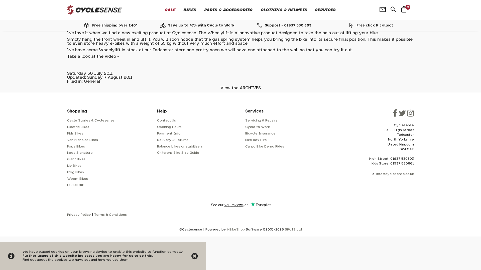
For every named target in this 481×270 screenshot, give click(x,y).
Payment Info (169, 133)
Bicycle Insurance (260, 133)
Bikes (189, 10)
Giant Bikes (76, 159)
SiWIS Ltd (293, 229)
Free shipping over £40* (114, 25)
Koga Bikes (76, 146)
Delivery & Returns (172, 140)
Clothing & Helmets (284, 10)
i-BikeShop (236, 229)
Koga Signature (80, 152)
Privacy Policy (79, 214)
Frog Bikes (75, 172)
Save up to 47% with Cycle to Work (201, 25)
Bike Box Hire (256, 140)
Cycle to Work (257, 127)
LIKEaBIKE (75, 185)
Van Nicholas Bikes (82, 140)
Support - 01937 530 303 (288, 25)
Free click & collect (374, 25)
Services (325, 10)
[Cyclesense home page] (94, 10)
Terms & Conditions (110, 214)
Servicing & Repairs (261, 120)
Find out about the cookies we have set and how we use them (76, 260)
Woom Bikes (77, 178)
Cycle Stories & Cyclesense (90, 120)
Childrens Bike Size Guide (178, 152)
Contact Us (166, 120)
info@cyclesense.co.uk (395, 174)
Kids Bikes (75, 133)
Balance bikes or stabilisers (180, 146)
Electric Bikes (78, 127)
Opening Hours (169, 127)
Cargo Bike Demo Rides (264, 146)
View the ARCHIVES (240, 88)
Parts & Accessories (228, 10)
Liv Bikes (74, 166)
